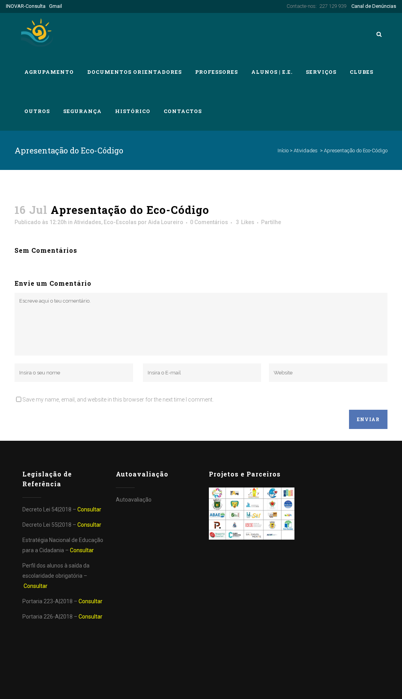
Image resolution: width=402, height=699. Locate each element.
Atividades (306, 150)
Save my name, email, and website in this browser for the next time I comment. (118, 399)
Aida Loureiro (165, 222)
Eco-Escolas (120, 222)
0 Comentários (209, 222)
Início (283, 150)
